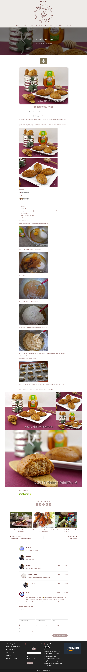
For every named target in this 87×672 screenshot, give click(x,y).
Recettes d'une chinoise (11, 658)
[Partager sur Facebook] (40, 504)
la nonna (28, 547)
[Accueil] (35, 43)
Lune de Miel (37, 210)
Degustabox (53, 210)
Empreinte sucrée (10, 649)
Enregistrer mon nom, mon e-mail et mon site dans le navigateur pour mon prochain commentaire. (42, 625)
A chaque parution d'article (32, 657)
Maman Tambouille (33, 575)
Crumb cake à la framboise (20, 530)
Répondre (66, 547)
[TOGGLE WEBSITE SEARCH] (71, 25)
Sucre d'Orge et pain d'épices (13, 646)
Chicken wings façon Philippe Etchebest (43, 530)
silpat (20, 355)
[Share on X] (37, 504)
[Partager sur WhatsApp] (50, 504)
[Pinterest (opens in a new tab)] (42, 2)
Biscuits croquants (44, 112)
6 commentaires (55, 112)
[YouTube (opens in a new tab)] (45, 2)
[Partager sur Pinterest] (43, 504)
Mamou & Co (9, 655)
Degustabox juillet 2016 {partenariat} (66, 530)
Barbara (28, 556)
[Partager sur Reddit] (47, 504)
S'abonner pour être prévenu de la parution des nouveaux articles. (37, 632)
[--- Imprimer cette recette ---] (43, 61)
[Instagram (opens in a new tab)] (43, 2)
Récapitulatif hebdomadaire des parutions (33, 659)
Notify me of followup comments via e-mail (31, 629)
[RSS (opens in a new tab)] (47, 2)
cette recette (43, 121)
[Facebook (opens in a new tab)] (40, 2)
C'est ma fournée (10, 652)
